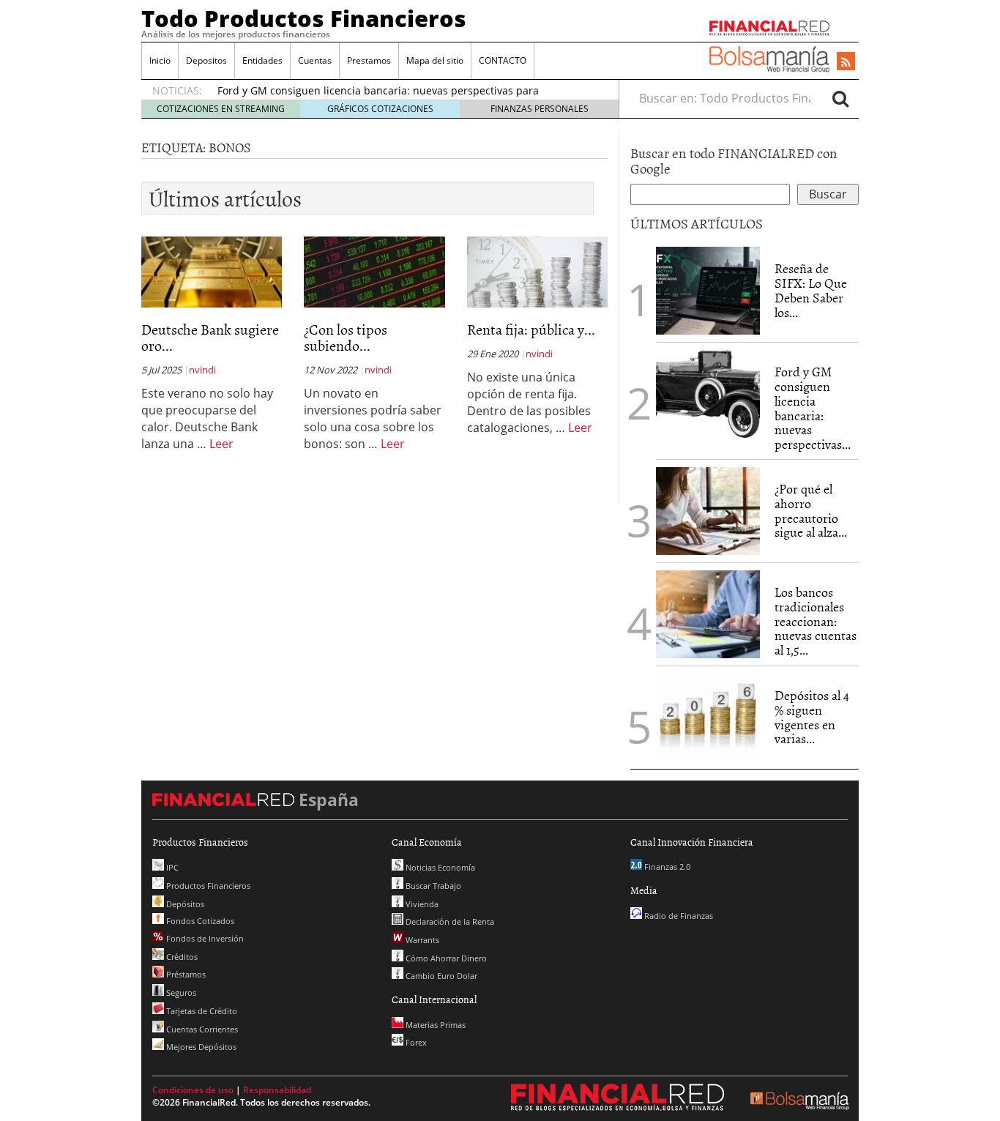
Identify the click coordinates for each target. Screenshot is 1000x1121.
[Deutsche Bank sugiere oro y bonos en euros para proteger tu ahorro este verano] (211, 271)
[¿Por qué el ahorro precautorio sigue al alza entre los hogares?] (708, 511)
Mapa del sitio (434, 60)
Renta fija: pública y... (531, 329)
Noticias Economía (439, 867)
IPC (171, 867)
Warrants (421, 939)
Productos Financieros (207, 885)
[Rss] (846, 62)
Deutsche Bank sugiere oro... (210, 337)
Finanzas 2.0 (666, 866)
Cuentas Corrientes (201, 1029)
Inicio (160, 60)
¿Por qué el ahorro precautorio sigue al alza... (811, 510)
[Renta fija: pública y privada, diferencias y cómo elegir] (537, 271)
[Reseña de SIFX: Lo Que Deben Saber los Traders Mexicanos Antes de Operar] (708, 291)
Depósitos (184, 903)
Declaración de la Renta (448, 921)
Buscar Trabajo (432, 885)
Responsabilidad (277, 1090)
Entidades (262, 60)
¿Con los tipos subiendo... (345, 337)
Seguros (180, 992)
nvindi (202, 369)
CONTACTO (502, 60)
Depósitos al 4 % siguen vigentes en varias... (812, 716)
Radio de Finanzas (677, 915)
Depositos (206, 60)
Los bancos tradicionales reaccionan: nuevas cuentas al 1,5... (816, 621)
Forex (415, 1042)
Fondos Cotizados (199, 920)
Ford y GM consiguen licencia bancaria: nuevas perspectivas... (813, 408)
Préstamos (185, 974)
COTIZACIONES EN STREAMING (221, 109)
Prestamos (369, 60)
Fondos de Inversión (204, 938)
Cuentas (315, 60)
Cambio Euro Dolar (440, 975)
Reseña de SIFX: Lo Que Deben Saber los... (811, 289)
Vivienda (421, 903)
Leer (221, 444)
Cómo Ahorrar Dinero (445, 958)
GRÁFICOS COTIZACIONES (380, 109)
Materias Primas (434, 1024)
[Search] (840, 98)
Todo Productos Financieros (303, 18)
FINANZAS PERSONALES (539, 109)
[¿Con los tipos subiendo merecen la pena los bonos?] (374, 271)
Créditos (181, 956)
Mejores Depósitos (200, 1046)
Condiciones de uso (193, 1090)
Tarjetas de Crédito (200, 1010)
